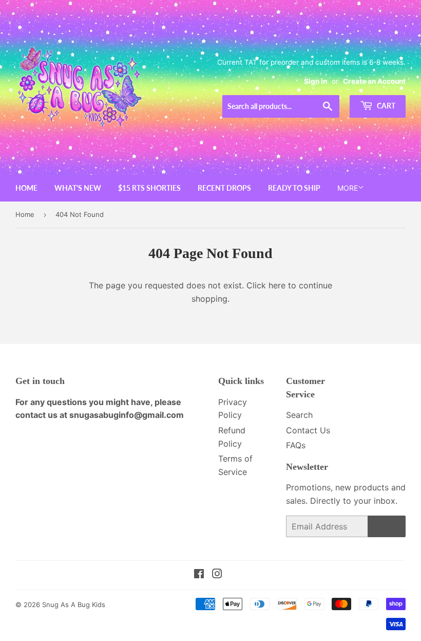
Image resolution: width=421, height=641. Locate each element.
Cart (385, 105)
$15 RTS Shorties (149, 188)
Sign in (315, 81)
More (347, 188)
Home (26, 188)
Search (299, 415)
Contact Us (308, 430)
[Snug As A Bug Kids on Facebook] (199, 575)
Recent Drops (224, 188)
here (277, 285)
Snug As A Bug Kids (73, 604)
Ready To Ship (294, 188)
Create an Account (374, 81)
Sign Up (386, 526)
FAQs (295, 445)
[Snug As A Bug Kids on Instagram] (217, 575)
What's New (77, 188)
